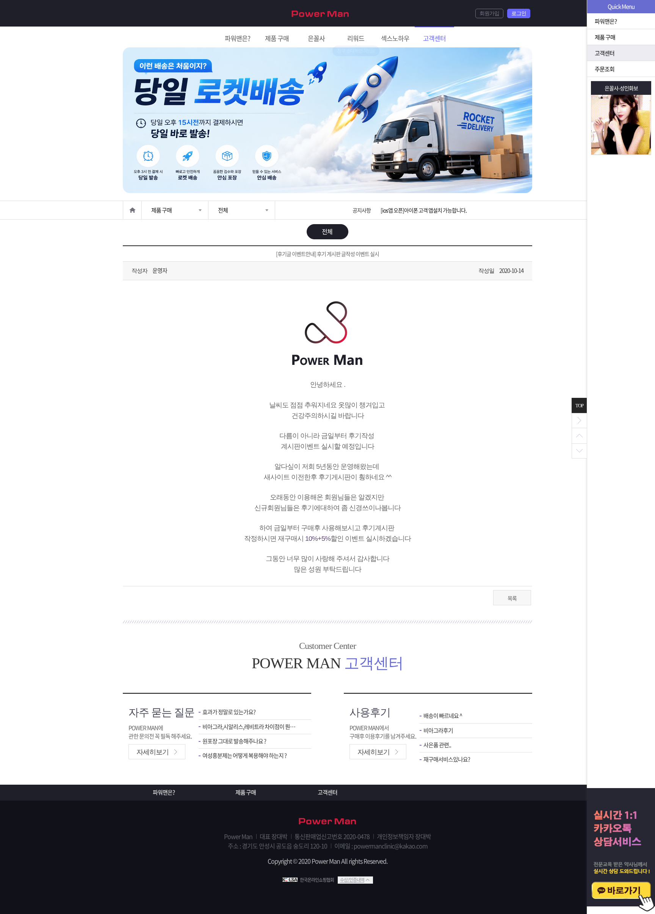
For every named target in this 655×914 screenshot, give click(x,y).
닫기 (579, 420)
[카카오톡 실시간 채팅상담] (621, 851)
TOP (579, 405)
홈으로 (132, 210)
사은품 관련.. (437, 745)
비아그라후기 (438, 731)
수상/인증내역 (352, 879)
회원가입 (489, 13)
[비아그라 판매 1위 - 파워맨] (320, 13)
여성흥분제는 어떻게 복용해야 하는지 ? (244, 756)
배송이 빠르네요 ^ (442, 716)
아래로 (579, 451)
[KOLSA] (291, 880)
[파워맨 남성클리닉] (327, 822)
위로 (579, 435)
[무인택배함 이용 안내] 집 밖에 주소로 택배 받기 (428, 210)
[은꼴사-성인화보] (621, 124)
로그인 (518, 13)
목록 (512, 598)
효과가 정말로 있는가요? (228, 712)
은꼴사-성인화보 (621, 88)
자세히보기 (152, 752)
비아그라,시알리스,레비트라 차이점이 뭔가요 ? (251, 727)
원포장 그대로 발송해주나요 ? (234, 741)
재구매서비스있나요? (446, 759)
